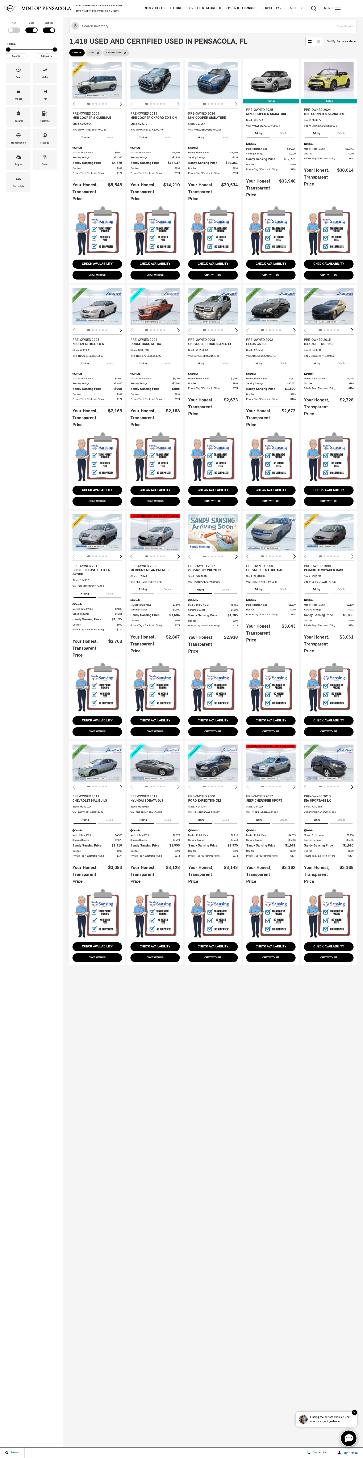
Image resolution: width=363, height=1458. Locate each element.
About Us (296, 8)
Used (31, 23)
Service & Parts (273, 8)
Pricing (85, 137)
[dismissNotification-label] (354, 1412)
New (14, 23)
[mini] (10, 8)
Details (109, 137)
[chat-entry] (348, 1438)
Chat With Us (97, 275)
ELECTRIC (176, 8)
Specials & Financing (241, 8)
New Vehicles (154, 8)
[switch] (14, 27)
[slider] (8, 49)
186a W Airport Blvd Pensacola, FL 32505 (97, 11)
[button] (337, 8)
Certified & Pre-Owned (204, 8)
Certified (49, 23)
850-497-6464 (90, 5)
